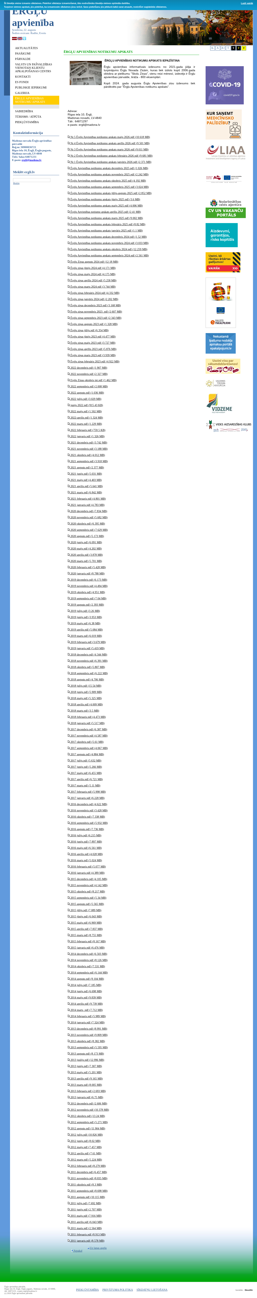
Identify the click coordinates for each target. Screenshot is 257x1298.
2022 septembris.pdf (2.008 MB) (89, 386)
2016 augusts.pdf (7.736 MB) (87, 829)
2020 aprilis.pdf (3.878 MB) (86, 554)
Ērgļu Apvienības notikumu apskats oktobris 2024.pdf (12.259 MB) (108, 249)
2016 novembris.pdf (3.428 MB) (89, 810)
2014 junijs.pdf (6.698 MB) (86, 991)
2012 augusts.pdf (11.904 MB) (87, 1128)
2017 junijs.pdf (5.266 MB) (86, 766)
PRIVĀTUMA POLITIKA (117, 1289)
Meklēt (16, 183)
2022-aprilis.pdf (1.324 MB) (86, 417)
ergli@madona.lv (32, 160)
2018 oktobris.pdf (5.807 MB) (87, 667)
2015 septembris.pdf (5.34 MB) (88, 897)
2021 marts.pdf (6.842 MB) (86, 492)
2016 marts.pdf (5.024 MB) (86, 860)
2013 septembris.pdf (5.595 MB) (89, 1047)
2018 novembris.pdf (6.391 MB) (89, 660)
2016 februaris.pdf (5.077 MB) (88, 866)
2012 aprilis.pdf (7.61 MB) (85, 1153)
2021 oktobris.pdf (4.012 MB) (87, 455)
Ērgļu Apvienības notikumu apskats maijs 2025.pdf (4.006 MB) (106, 205)
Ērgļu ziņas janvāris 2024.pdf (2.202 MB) (94, 299)
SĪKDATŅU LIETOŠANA (152, 1289)
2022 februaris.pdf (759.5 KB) (87, 430)
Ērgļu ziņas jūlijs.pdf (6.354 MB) (89, 330)
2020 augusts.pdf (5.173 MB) (87, 536)
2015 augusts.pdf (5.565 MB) (87, 904)
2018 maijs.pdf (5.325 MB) (86, 698)
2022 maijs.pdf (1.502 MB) (86, 411)
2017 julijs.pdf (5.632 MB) (85, 760)
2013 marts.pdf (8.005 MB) (86, 1084)
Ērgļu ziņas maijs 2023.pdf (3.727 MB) (92, 342)
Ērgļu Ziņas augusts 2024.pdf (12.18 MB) (94, 261)
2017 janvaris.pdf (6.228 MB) (87, 798)
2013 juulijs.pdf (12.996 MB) (87, 1059)
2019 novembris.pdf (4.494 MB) (89, 586)
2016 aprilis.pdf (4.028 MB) (86, 854)
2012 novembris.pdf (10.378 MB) (89, 1109)
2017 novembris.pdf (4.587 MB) (89, 735)
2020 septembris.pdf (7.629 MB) (89, 529)
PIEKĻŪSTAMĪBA (87, 1289)
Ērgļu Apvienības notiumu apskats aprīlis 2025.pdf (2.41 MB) (105, 211)
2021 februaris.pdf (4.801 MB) (88, 498)
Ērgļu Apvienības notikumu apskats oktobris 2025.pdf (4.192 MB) (108, 180)
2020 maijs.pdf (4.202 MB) (86, 548)
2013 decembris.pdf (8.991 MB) (88, 1028)
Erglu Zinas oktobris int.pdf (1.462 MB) (93, 380)
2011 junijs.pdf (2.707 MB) (86, 1209)
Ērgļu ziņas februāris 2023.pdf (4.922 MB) (94, 361)
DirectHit (249, 1290)
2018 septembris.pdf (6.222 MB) (89, 673)
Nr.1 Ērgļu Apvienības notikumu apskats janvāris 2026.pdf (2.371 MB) (110, 162)
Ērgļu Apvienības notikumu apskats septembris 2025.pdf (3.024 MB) (109, 186)
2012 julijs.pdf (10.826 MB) (86, 1134)
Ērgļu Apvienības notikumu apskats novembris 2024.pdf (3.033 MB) (109, 243)
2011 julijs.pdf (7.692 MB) (85, 1203)
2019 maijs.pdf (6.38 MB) (85, 623)
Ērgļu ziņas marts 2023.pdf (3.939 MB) (93, 355)
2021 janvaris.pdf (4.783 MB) (87, 504)
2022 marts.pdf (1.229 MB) (86, 423)
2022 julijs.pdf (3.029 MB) (85, 398)
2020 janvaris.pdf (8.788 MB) (87, 573)
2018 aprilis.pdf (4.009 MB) (86, 704)
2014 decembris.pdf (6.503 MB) (88, 953)
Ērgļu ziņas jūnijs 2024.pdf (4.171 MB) (93, 268)
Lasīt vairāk (247, 3)
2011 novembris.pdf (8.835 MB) (88, 1178)
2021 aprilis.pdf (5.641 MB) (86, 486)
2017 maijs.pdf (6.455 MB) (86, 773)
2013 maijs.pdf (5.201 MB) (86, 1072)
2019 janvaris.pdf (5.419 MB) (87, 648)
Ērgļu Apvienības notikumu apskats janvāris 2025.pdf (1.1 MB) (106, 230)
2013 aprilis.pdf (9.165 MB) (86, 1078)
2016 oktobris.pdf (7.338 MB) (87, 816)
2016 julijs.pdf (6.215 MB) (85, 835)
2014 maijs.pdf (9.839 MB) (86, 997)
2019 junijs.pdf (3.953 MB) (86, 617)
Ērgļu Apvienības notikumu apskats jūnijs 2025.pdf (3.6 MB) (105, 199)
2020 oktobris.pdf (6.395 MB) (87, 523)
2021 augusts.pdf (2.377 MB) (87, 467)
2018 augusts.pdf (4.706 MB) (87, 679)
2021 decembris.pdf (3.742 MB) (88, 442)
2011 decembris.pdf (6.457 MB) (88, 1172)
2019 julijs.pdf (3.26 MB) (85, 610)
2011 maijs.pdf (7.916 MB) (86, 1215)
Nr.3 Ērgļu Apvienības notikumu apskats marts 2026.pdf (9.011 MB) (109, 149)
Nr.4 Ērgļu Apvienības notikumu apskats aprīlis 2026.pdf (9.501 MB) (110, 143)
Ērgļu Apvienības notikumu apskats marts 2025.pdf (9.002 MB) (106, 218)
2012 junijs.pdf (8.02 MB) (85, 1141)
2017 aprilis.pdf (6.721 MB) (86, 779)
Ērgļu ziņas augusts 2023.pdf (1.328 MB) (94, 324)
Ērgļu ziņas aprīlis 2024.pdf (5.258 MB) (93, 280)
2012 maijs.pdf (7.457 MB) (86, 1147)
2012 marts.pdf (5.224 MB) (86, 1159)
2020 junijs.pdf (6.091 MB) (86, 542)
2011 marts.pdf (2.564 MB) (86, 1228)
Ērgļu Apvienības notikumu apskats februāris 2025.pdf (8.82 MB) (107, 224)
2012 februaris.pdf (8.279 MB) (88, 1165)
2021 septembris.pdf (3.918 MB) (89, 461)
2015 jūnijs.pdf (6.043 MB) (86, 916)
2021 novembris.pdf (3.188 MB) (89, 448)
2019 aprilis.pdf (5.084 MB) (86, 629)
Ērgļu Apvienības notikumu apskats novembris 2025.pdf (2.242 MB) (109, 174)
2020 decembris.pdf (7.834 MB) (88, 511)
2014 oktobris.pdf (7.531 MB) (87, 966)
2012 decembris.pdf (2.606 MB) (88, 1103)
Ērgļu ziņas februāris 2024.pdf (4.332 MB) (94, 292)
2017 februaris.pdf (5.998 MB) (88, 791)
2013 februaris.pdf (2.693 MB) (88, 1091)
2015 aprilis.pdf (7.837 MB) (86, 929)
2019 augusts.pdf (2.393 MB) (87, 604)
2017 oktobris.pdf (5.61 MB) (87, 741)
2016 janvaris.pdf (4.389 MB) (87, 872)
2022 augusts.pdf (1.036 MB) (87, 392)
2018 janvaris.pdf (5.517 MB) (87, 723)
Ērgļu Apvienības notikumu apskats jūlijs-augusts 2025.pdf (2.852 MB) (111, 193)
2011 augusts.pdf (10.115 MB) (87, 1197)
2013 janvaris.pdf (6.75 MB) (86, 1097)
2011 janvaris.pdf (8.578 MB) (87, 1240)
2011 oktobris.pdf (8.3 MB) (86, 1184)
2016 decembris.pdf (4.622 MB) (88, 804)
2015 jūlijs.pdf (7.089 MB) (85, 910)
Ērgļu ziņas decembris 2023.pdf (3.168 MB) (95, 305)
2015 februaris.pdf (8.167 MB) (88, 941)
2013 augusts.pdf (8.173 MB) (87, 1053)
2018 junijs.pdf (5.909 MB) (86, 692)
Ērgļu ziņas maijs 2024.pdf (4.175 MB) (92, 274)
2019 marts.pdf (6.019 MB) (86, 635)
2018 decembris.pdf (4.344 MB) (88, 654)
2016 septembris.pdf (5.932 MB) (89, 823)
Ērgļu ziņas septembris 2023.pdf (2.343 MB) (95, 317)
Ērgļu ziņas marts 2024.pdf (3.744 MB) (93, 286)
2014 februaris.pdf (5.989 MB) (88, 1016)
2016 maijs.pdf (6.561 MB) (86, 847)
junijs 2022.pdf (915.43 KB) (86, 405)
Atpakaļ (77, 1250)
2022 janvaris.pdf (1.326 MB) (87, 436)
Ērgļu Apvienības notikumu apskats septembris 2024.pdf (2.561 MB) (109, 255)
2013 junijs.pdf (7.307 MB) (86, 1066)
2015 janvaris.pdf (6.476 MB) (87, 947)
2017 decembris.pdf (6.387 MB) (88, 729)
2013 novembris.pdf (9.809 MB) (89, 1035)
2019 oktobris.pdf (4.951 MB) (87, 592)
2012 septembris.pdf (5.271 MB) (89, 1122)
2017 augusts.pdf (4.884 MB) (87, 754)
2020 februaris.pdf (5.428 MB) (88, 567)
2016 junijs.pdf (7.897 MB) (86, 841)
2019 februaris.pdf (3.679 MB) (88, 642)
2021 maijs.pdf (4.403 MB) (86, 480)
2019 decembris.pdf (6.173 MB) (88, 579)
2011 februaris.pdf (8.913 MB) (88, 1234)
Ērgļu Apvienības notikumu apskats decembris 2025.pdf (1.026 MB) (109, 168)
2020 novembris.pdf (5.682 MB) (89, 517)
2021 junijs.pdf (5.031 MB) (86, 473)
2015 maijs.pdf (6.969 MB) (86, 922)
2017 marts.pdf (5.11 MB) (85, 785)
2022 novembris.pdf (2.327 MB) (89, 374)
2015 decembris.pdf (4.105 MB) (88, 879)
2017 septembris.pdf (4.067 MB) (89, 748)
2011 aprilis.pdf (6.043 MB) (86, 1222)
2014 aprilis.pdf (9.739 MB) (86, 1003)
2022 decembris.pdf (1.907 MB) (88, 367)
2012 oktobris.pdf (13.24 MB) (87, 1116)
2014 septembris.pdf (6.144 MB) (89, 972)
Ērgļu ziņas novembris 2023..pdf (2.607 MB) (96, 311)
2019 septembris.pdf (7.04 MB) (88, 598)
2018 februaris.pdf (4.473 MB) (88, 716)
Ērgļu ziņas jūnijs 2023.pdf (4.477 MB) (93, 336)
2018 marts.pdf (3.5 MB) (84, 710)
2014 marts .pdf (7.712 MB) (86, 1010)
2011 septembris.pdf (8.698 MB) (89, 1190)
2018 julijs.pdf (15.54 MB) (85, 685)
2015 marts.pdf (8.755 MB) (86, 935)
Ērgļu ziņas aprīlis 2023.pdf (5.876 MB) (93, 349)
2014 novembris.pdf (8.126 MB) (89, 960)
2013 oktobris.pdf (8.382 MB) (87, 1041)
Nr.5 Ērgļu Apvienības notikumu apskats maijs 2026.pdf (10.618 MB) (110, 137)
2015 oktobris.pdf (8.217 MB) (87, 891)
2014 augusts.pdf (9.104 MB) (87, 978)
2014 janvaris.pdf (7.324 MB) (87, 1022)
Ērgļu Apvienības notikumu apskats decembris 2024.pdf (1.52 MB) (108, 236)
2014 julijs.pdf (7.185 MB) (85, 985)
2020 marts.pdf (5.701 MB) (86, 561)
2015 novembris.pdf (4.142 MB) (89, 885)
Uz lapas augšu (98, 1248)
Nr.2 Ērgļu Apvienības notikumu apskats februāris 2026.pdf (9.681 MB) (111, 155)
